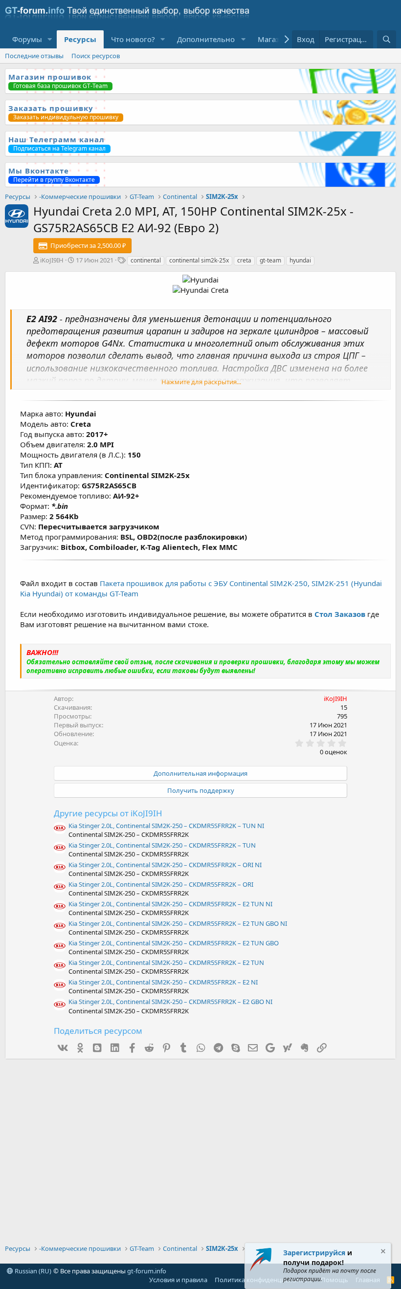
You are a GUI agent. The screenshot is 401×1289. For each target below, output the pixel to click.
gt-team (270, 260)
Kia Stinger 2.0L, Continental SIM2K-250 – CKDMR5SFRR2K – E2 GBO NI (170, 1001)
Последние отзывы (34, 55)
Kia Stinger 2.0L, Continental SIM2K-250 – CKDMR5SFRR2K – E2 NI (163, 982)
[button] (50, 39)
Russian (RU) (32, 1271)
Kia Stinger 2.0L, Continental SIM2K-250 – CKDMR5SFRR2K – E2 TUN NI (170, 903)
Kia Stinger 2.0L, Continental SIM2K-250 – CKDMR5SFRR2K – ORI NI (165, 864)
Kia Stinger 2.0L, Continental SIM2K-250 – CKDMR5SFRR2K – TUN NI (166, 825)
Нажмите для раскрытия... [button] (201, 381)
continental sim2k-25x (199, 260)
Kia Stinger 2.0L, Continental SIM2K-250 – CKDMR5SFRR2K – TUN (162, 845)
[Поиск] (386, 39)
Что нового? (133, 39)
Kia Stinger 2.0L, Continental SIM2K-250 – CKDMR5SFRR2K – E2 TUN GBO (173, 943)
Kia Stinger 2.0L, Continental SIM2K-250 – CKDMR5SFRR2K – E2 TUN (166, 962)
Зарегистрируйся (314, 1252)
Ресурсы (80, 39)
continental (146, 260)
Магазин (273, 39)
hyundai (300, 260)
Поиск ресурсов (95, 55)
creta (244, 260)
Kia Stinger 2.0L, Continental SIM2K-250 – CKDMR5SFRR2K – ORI (160, 884)
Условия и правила (178, 1279)
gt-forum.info (146, 1271)
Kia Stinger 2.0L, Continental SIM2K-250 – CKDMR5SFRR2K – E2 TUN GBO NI (177, 923)
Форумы (27, 39)
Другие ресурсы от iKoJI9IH (108, 813)
